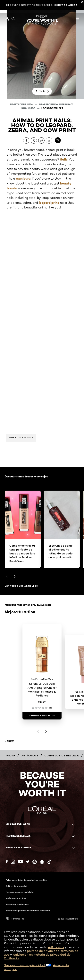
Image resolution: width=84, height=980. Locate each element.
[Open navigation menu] (77, 18)
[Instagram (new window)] (13, 862)
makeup (9, 741)
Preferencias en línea (16, 898)
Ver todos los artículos (21, 586)
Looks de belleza (52, 108)
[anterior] (36, 91)
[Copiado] (41, 140)
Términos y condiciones (17, 904)
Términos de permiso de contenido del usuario (28, 910)
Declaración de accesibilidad (20, 892)
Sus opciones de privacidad (25, 965)
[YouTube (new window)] (20, 861)
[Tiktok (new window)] (49, 862)
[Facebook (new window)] (7, 861)
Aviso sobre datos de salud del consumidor (26, 880)
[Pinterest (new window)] (34, 862)
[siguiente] (48, 91)
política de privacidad (43, 951)
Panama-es (17, 918)
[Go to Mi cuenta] (7, 19)
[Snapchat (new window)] (42, 862)
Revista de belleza (21, 104)
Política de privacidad (16, 886)
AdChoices (56, 947)
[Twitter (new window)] (27, 861)
